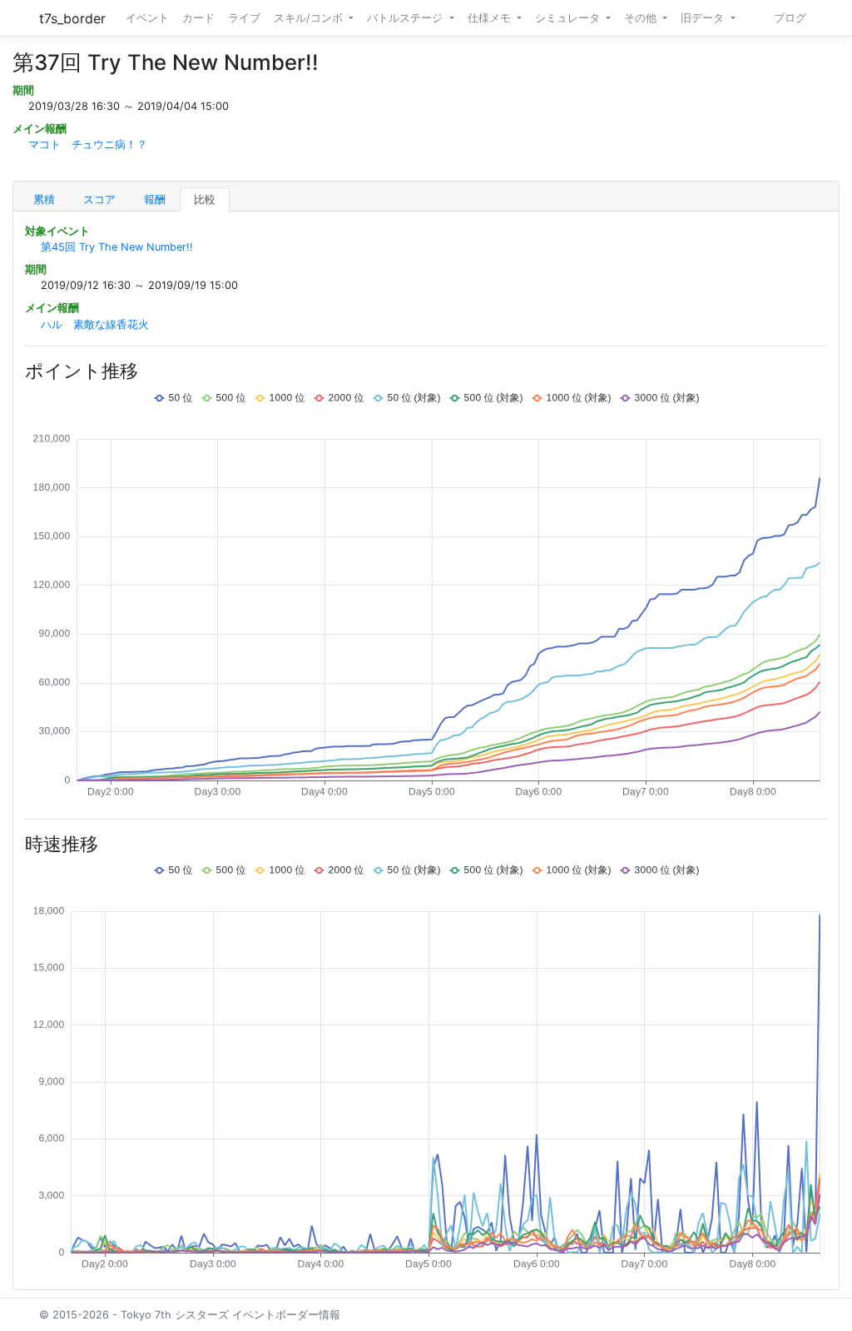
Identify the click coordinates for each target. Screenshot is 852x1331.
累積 (44, 199)
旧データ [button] (704, 18)
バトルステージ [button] (406, 18)
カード (198, 18)
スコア (99, 199)
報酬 (155, 199)
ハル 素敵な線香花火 (95, 324)
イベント (147, 18)
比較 (204, 199)
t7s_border (72, 18)
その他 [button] (642, 18)
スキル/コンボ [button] (310, 18)
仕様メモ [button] (491, 18)
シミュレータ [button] (569, 18)
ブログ (790, 18)
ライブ (244, 18)
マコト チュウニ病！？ (87, 144)
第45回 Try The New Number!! (117, 247)
